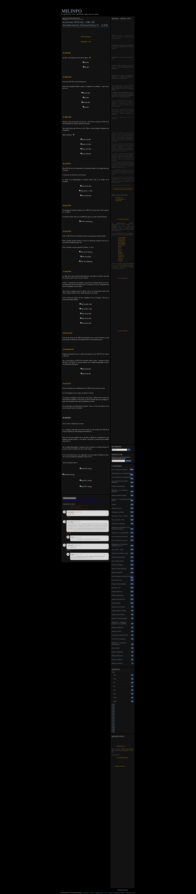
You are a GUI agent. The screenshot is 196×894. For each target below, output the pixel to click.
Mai (114, 686)
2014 (113, 720)
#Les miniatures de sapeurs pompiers (120, 481)
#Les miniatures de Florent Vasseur (122, 576)
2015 (113, 719)
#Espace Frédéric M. (118, 627)
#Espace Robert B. (117, 572)
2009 (113, 727)
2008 (113, 729)
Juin (114, 682)
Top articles (85, 892)
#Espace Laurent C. (117, 663)
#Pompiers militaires (118, 512)
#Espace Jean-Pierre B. (118, 599)
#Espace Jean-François (118, 607)
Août (114, 675)
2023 (113, 707)
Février (115, 697)
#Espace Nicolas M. (117, 655)
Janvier (115, 701)
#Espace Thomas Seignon (119, 618)
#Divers (114, 504)
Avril (114, 690)
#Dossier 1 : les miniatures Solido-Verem (122, 499)
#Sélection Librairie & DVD (120, 553)
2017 (113, 716)
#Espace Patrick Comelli (119, 610)
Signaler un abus (99, 892)
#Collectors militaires (118, 523)
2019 (113, 713)
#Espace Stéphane (117, 652)
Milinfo (72, 11)
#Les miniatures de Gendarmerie (76, 19)
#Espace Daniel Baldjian (119, 584)
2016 (113, 717)
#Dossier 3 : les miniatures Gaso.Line (120, 490)
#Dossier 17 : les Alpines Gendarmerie (119, 643)
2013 (113, 722)
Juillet (115, 679)
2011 (113, 724)
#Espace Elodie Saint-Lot (119, 568)
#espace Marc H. (116, 580)
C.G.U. (106, 892)
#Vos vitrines (116, 648)
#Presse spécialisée (118, 595)
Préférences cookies (130, 892)
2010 (113, 726)
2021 (113, 710)
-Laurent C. (120, 260)
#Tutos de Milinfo (117, 659)
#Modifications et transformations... (122, 473)
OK (129, 449)
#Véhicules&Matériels (118, 486)
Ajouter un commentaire (75, 507)
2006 (113, 732)
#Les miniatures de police (119, 540)
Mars (114, 694)
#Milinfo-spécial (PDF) (118, 557)
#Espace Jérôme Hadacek (119, 495)
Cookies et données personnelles (116, 892)
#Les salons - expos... (118, 549)
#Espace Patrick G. (117, 591)
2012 (113, 723)
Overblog (125, 890)
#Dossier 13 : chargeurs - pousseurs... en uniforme (119, 622)
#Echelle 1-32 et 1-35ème (120, 516)
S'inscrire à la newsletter (69, 498)
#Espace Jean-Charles (118, 614)
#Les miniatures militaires (120, 469)
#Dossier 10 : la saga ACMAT (120, 533)
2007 (113, 730)
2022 (113, 708)
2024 (113, 706)
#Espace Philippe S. (117, 565)
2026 (113, 672)
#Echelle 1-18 (116, 588)
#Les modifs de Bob (118, 561)
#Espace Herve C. (117, 508)
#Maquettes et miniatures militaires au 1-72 (119, 544)
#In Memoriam (116, 603)
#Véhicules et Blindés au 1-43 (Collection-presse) (121, 528)
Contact (92, 892)
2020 (113, 711)
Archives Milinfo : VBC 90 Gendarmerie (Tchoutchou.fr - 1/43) (85, 24)
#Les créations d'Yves (118, 520)
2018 (113, 714)
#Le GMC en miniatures (119, 639)
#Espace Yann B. (116, 631)
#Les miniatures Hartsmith (120, 536)
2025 (113, 704)
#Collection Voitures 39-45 (120, 635)
